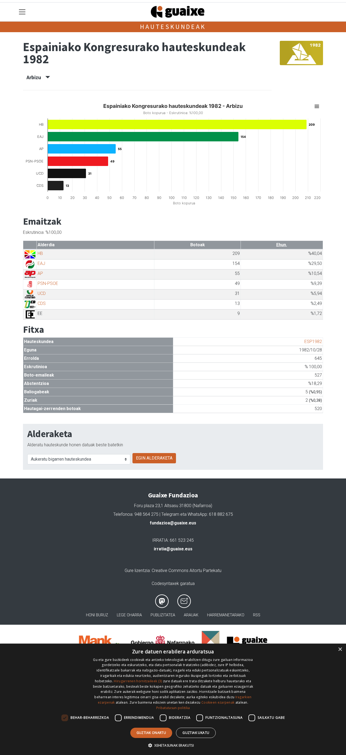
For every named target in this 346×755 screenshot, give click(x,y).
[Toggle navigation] (22, 12)
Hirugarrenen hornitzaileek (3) (138, 681)
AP (40, 273)
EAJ (41, 263)
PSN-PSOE (48, 283)
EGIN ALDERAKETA (154, 458)
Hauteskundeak (173, 26)
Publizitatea (163, 615)
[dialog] (173, 699)
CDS (42, 303)
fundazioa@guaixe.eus (173, 522)
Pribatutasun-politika (173, 708)
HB (40, 253)
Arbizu (35, 77)
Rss (256, 615)
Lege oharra (129, 615)
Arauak (191, 615)
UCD (42, 293)
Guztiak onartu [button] (151, 732)
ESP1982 (313, 341)
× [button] (340, 649)
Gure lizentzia (137, 570)
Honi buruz (97, 615)
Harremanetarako (225, 615)
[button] (173, 745)
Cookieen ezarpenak (217, 702)
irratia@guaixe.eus (173, 548)
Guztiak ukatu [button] (195, 732)
